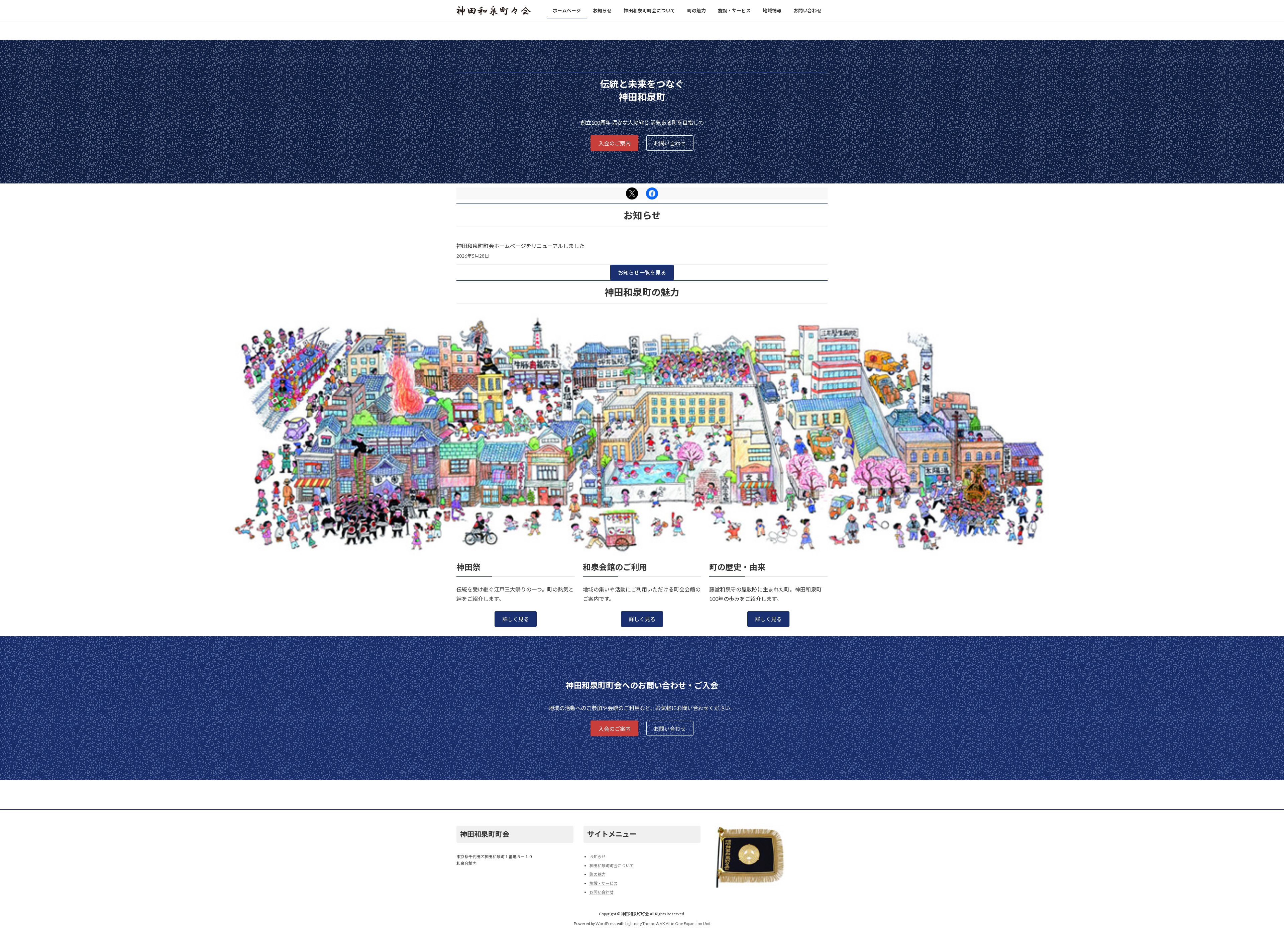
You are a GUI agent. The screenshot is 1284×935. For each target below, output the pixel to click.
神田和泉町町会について (612, 865)
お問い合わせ (670, 143)
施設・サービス (604, 883)
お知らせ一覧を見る (642, 272)
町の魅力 (598, 874)
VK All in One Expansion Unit (685, 923)
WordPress (606, 923)
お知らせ (598, 856)
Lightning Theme (640, 923)
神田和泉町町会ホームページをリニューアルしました (520, 246)
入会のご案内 (615, 143)
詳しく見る (515, 619)
